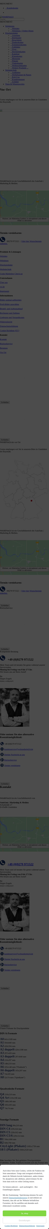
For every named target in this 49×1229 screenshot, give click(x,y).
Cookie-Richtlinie (11, 1226)
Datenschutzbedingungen (18, 1198)
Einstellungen (24, 1220)
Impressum (40, 1226)
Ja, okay (24, 1213)
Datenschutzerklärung (27, 1226)
